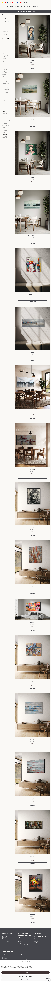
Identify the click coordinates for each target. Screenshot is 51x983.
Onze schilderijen (16, 6)
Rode (3, 76)
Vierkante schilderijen (5, 56)
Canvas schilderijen (4, 130)
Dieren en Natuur (5, 103)
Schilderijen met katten (5, 108)
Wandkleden (5, 115)
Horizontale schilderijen (5, 62)
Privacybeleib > (5, 936)
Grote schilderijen (6, 48)
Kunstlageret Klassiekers (4, 19)
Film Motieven (5, 87)
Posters (4, 127)
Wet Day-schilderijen (4, 96)
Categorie (4, 86)
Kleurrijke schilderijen (4, 72)
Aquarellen (4, 121)
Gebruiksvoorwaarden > (7, 937)
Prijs (3, 27)
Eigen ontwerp (15, 8)
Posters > (36, 944)
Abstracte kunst (5, 98)
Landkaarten (5, 100)
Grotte (3, 44)
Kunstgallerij (5, 113)
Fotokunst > (36, 942)
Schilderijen (4, 111)
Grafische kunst (5, 125)
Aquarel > (36, 940)
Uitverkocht (32, 301)
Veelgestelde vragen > (7, 941)
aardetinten (4, 69)
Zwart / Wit (5, 81)
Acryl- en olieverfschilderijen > (40, 936)
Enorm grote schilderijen (5, 51)
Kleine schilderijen (4, 46)
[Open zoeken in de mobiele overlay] (46, 2)
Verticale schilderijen (5, 59)
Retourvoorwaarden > (7, 938)
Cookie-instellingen (25, 979)
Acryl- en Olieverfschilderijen (6, 119)
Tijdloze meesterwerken (5, 25)
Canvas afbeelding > (38, 938)
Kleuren (3, 67)
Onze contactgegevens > (7, 940)
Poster (25, 6)
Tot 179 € (4, 29)
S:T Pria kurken (5, 140)
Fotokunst (4, 123)
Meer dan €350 (5, 34)
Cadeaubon (4, 66)
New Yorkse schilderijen (5, 93)
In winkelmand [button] (32, 68)
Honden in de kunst (5, 105)
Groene (4, 74)
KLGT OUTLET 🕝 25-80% (5, 22)
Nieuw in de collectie (36, 6)
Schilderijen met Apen (5, 90)
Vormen (4, 53)
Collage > (36, 937)
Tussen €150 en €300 (5, 32)
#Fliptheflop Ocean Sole (5, 137)
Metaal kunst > (37, 941)
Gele (3, 79)
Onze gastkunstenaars (5, 37)
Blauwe (4, 78)
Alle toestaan (26, 972)
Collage (4, 116)
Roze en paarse (5, 83)
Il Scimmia (4, 41)
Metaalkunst (5, 132)
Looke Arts (4, 39)
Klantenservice (27, 8)
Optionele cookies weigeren (25, 976)
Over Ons (36, 8)
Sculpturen (4, 134)
